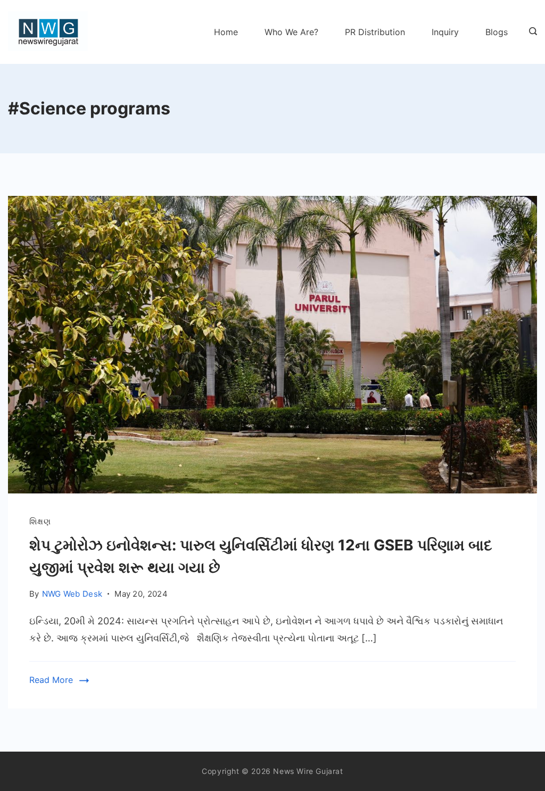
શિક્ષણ (40, 521)
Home (226, 32)
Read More (51, 679)
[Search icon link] (530, 32)
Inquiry (445, 32)
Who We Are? (291, 32)
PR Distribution (375, 32)
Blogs (496, 32)
